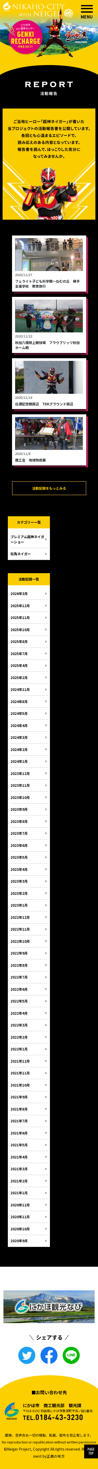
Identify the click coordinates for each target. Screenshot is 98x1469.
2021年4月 (19, 1157)
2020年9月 (19, 1240)
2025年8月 (19, 641)
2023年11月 (20, 785)
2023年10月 (20, 797)
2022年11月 (20, 929)
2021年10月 (20, 1085)
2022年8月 (19, 965)
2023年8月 (19, 821)
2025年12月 (20, 605)
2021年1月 (19, 1192)
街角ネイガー (20, 553)
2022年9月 (19, 953)
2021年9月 (19, 1096)
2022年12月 (20, 917)
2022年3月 (19, 1025)
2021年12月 (20, 1061)
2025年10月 (20, 629)
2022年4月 (19, 1013)
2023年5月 (19, 857)
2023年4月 (19, 869)
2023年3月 (19, 881)
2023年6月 (19, 845)
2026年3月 (19, 593)
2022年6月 (19, 989)
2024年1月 (19, 761)
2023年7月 (19, 833)
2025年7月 (19, 653)
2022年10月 (20, 941)
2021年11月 (20, 1072)
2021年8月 (19, 1109)
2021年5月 (19, 1144)
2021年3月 (19, 1168)
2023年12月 (20, 773)
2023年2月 (19, 893)
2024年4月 (19, 725)
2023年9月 (19, 809)
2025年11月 (20, 617)
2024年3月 (19, 737)
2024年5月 (19, 713)
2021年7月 (19, 1120)
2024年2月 (19, 749)
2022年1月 (19, 1049)
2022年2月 (19, 1037)
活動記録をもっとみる (49, 488)
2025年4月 (19, 665)
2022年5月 (19, 1001)
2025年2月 (19, 677)
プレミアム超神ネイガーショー (27, 539)
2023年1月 (19, 905)
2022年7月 (19, 977)
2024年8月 (19, 701)
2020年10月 (20, 1228)
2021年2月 (19, 1180)
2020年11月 (20, 1216)
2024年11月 (20, 689)
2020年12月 (20, 1204)
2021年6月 (19, 1133)
